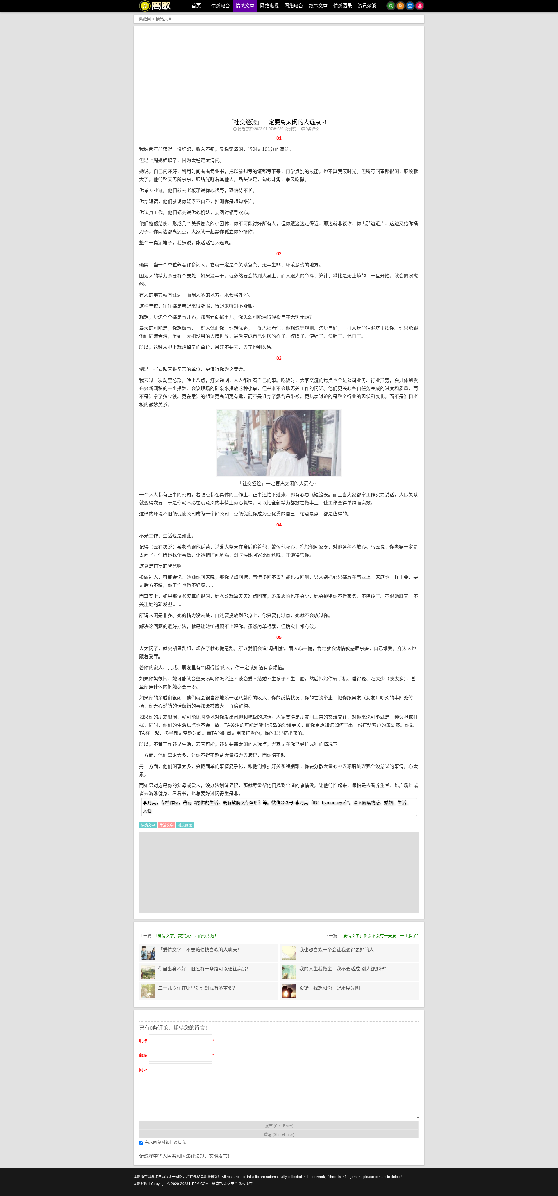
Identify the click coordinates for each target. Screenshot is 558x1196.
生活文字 (167, 825)
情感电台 (220, 5)
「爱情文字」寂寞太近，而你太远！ (187, 935)
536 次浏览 (286, 129)
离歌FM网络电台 (225, 1184)
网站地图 (141, 1184)
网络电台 (294, 5)
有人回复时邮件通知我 (165, 1142)
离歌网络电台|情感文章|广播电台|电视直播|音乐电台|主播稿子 (158, 6)
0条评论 (312, 129)
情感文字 (148, 825)
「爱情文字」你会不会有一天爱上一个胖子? (380, 935)
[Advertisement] (279, 75)
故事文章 (318, 5)
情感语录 (342, 5)
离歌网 (145, 19)
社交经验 (185, 825)
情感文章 (245, 5)
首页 (196, 5)
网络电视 (269, 5)
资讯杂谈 (367, 5)
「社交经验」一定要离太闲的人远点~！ (279, 122)
